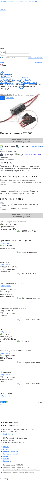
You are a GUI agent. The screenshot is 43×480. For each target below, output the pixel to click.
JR (1, 149)
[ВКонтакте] (4, 402)
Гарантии (33, 1)
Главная (3, 1)
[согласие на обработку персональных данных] (21, 470)
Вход (2, 63)
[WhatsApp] (7, 402)
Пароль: (3, 55)
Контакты (10, 1)
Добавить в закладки (32, 154)
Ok (2, 98)
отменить (39, 63)
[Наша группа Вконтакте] (15, 413)
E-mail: (2, 52)
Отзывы (3, 10)
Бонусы (6, 447)
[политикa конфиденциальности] (16, 467)
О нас (5, 449)
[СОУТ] (20, 465)
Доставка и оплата (21, 1)
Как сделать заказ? (10, 454)
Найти (2, 72)
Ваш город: (4, 89)
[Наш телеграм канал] (9, 405)
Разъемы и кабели (36, 146)
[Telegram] (1, 402)
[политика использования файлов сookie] (19, 472)
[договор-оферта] (10, 465)
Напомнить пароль (35, 58)
